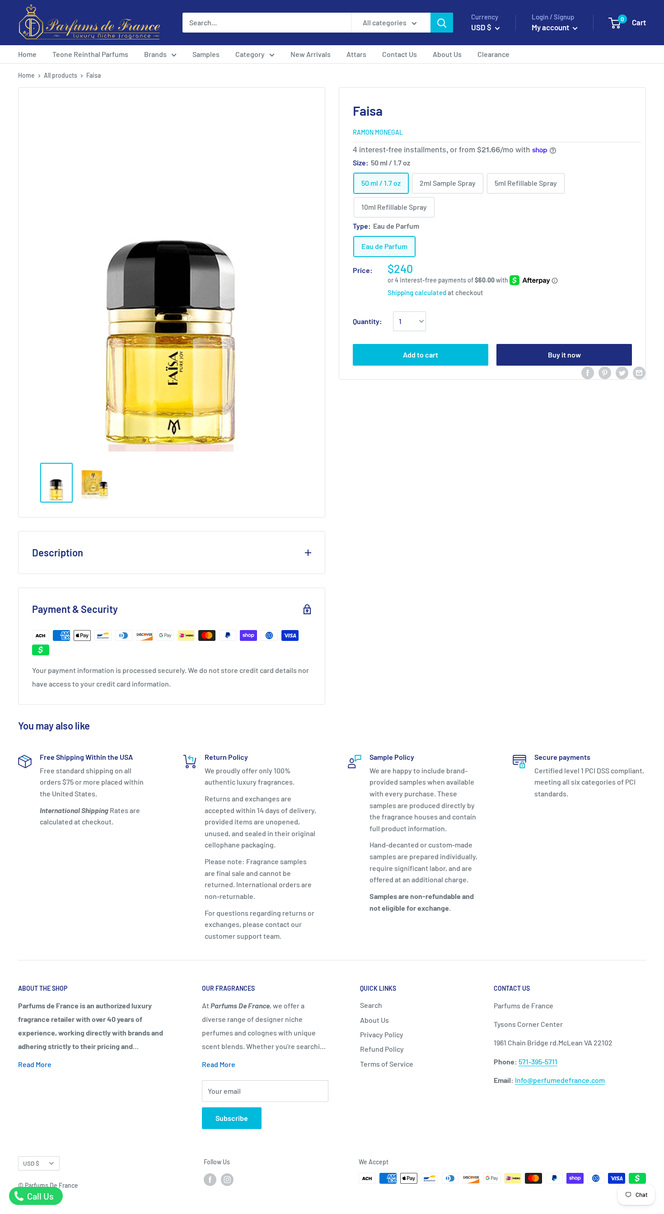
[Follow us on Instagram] (227, 1179)
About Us (447, 54)
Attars (356, 54)
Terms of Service (386, 1063)
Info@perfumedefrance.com (560, 1080)
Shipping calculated (417, 292)
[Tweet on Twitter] (622, 372)
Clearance (493, 54)
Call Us (39, 1195)
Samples (206, 54)
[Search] (441, 23)
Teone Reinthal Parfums (90, 54)
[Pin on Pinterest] (605, 372)
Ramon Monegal (378, 132)
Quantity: (367, 321)
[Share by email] (639, 372)
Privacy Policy (381, 1034)
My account (551, 27)
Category (250, 54)
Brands (155, 54)
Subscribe (231, 1118)
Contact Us (399, 54)
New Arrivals (310, 54)
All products (60, 75)
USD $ (31, 1163)
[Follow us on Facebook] (210, 1179)
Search (371, 1005)
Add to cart (420, 354)
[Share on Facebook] (587, 372)
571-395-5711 (538, 1061)
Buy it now (564, 354)
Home (27, 54)
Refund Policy (382, 1049)
